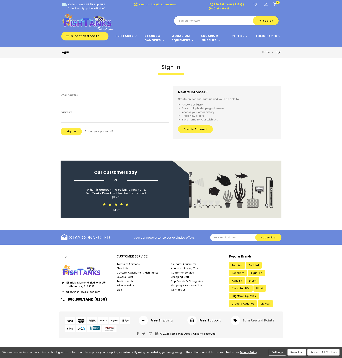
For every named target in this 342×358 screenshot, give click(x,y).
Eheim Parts (266, 36)
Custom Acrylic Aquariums (155, 4)
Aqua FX (237, 280)
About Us (122, 268)
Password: (67, 112)
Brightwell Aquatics (244, 296)
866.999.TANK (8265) (87, 299)
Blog (119, 290)
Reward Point (125, 277)
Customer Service (182, 272)
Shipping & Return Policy (186, 285)
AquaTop (256, 273)
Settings (277, 352)
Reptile (238, 36)
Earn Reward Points (258, 320)
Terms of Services (128, 264)
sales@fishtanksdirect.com (83, 292)
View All (265, 303)
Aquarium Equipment (181, 38)
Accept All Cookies (323, 352)
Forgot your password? (99, 131)
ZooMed (254, 265)
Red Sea (237, 265)
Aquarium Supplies (209, 38)
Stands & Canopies (152, 38)
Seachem (238, 273)
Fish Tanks (124, 36)
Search (266, 20)
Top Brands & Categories (187, 281)
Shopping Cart (180, 277)
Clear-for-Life (241, 288)
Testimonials (125, 281)
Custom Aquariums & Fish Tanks (137, 272)
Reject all (296, 352)
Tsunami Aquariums (183, 264)
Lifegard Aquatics (243, 303)
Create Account (195, 129)
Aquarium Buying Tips (184, 268)
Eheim (252, 280)
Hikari (259, 288)
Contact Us (178, 290)
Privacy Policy (125, 285)
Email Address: (69, 95)
